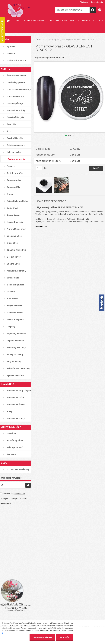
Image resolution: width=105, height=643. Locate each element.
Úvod (38, 39)
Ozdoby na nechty (49, 39)
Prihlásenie (84, 2)
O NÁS (17, 21)
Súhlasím (64, 637)
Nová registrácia (97, 2)
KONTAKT (74, 21)
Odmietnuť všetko (42, 637)
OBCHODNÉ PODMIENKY (34, 21)
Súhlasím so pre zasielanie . (13, 498)
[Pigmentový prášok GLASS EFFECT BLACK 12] (69, 62)
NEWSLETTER (88, 21)
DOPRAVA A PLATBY (58, 21)
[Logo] (19, 10)
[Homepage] (8, 21)
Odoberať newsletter (11, 478)
